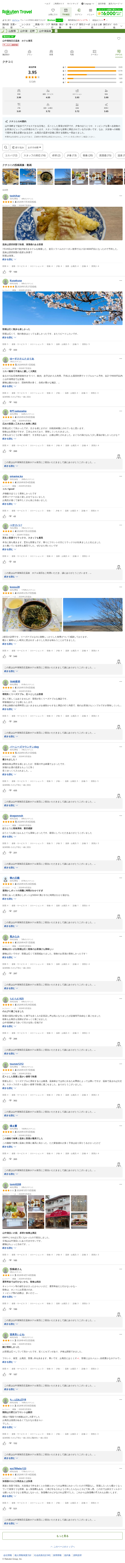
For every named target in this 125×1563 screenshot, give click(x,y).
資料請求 (77, 1555)
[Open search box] (5, 147)
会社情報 (7, 1555)
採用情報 (57, 1555)
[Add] (119, 38)
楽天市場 (101, 4)
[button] (10, 177)
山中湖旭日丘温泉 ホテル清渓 (17, 40)
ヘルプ (47, 4)
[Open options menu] (121, 196)
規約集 (67, 1555)
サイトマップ (72, 4)
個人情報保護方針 (23, 1555)
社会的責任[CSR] (42, 1555)
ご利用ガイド (58, 4)
